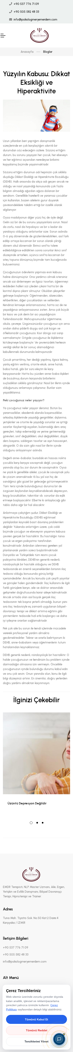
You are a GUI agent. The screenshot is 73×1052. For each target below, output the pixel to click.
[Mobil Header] (2, 35)
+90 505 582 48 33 (26, 11)
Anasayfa (27, 52)
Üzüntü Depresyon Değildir (27, 803)
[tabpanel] (36, 764)
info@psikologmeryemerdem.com (35, 19)
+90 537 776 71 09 (26, 4)
